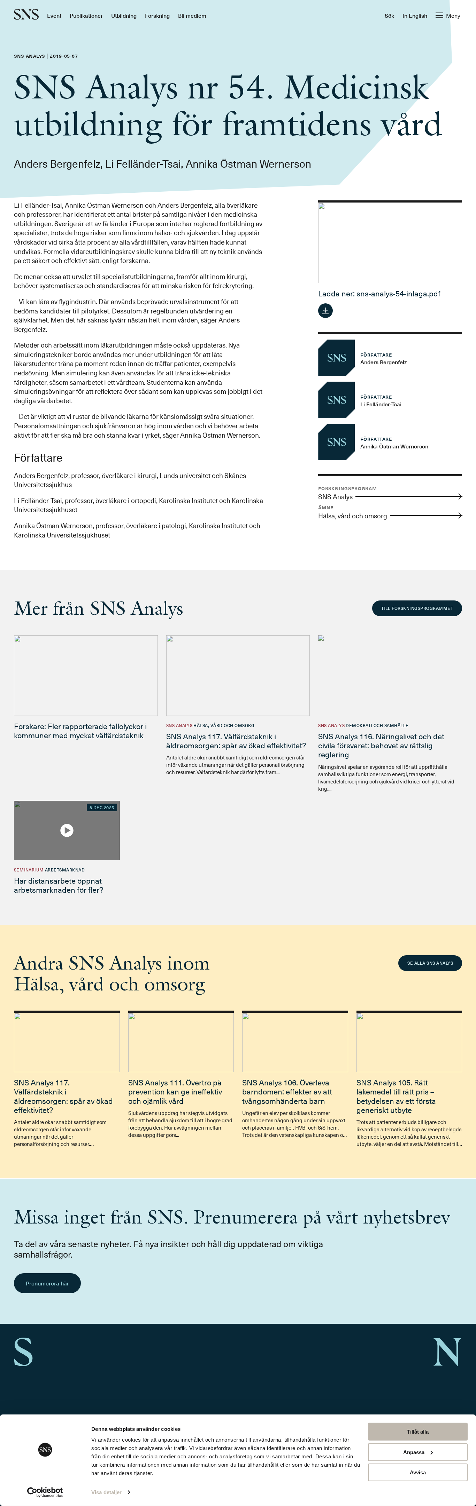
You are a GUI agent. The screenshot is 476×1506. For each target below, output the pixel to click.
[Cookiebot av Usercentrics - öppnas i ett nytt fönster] (45, 1492)
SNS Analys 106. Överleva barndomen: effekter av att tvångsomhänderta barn (287, 1091)
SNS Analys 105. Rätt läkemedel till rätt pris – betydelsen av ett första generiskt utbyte (396, 1095)
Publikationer (86, 15)
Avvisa (418, 1472)
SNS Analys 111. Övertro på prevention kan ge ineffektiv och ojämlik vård (175, 1091)
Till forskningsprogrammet (417, 608)
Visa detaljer (106, 1492)
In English (414, 15)
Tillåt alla (418, 1432)
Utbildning (124, 15)
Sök (389, 15)
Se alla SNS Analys (430, 963)
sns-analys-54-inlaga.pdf (398, 293)
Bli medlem (192, 15)
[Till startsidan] (26, 15)
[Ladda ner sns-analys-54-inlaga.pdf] (325, 310)
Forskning (157, 15)
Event (54, 15)
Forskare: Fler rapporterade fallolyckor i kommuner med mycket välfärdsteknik (80, 730)
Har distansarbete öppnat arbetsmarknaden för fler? (58, 885)
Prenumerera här (47, 1283)
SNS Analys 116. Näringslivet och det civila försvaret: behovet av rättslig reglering (381, 745)
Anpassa (413, 1452)
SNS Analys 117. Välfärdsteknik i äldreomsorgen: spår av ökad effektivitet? (236, 740)
